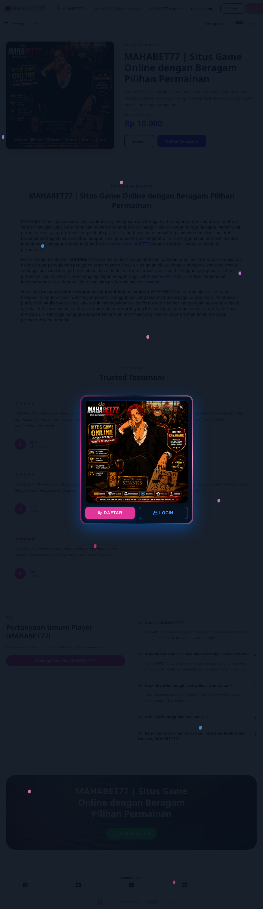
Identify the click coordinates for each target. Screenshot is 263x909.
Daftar (113, 513)
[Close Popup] (181, 407)
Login (166, 513)
